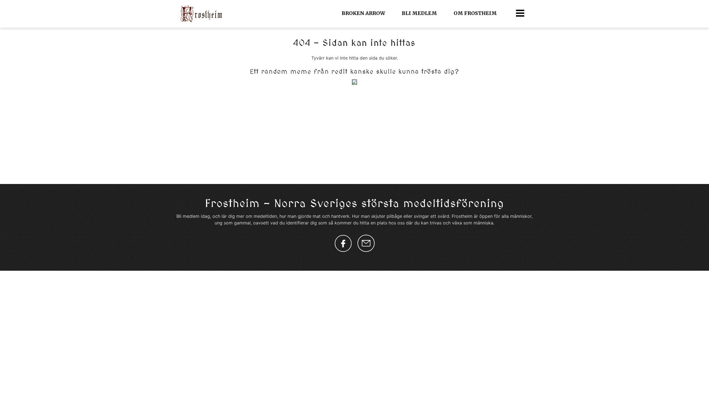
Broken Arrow (363, 13)
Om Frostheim (475, 13)
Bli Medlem (419, 13)
